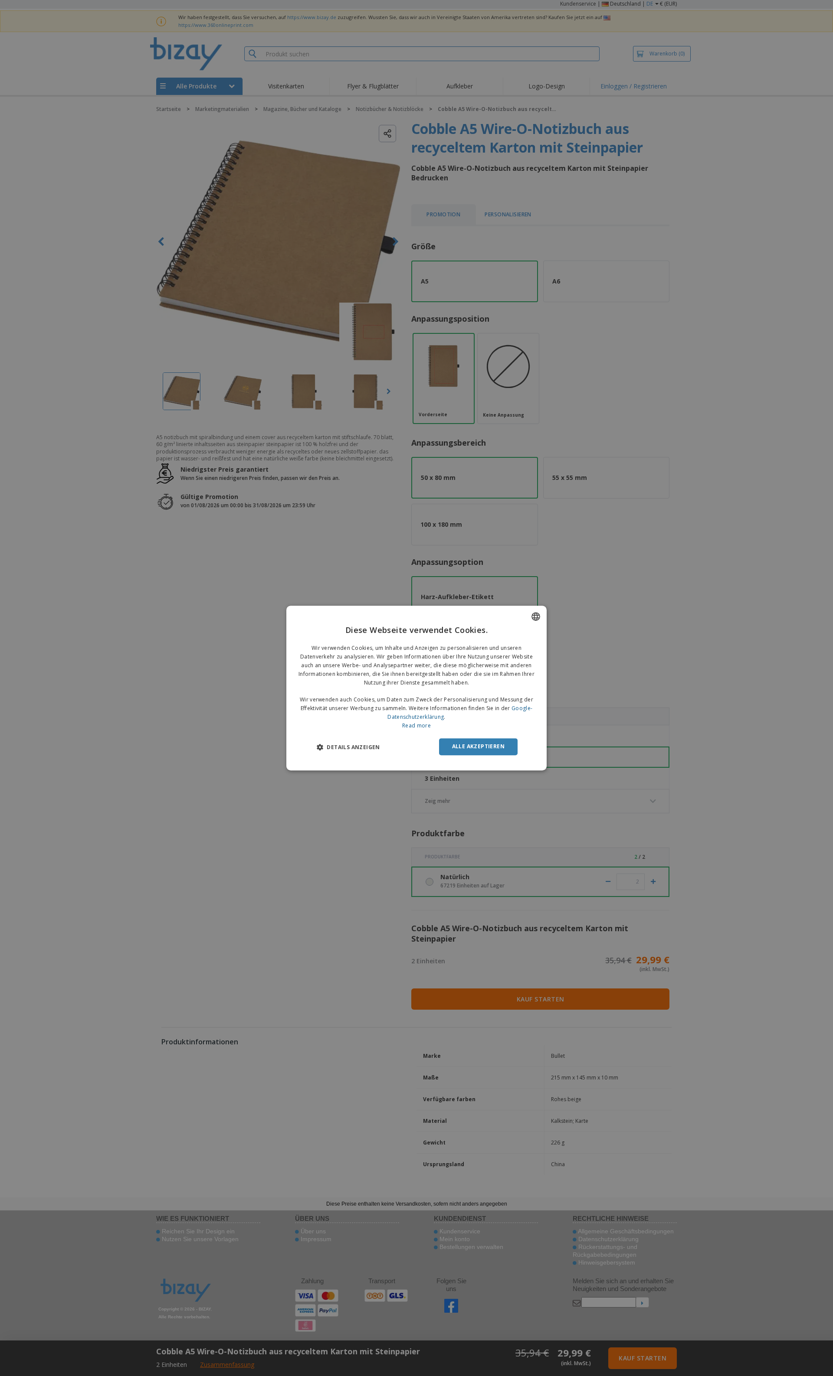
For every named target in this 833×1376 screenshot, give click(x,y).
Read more (416, 725)
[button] (348, 747)
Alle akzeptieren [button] (478, 746)
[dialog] (416, 688)
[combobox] (535, 616)
